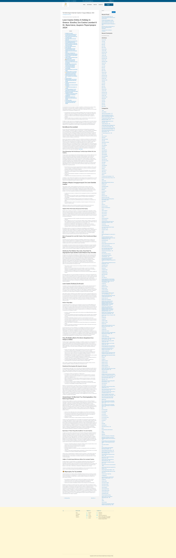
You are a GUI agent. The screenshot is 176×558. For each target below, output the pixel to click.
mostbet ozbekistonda (105, 336)
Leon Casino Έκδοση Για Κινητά (70, 46)
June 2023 (103, 83)
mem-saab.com (104, 277)
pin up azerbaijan (104, 411)
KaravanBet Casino (105, 265)
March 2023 (104, 87)
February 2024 (104, 72)
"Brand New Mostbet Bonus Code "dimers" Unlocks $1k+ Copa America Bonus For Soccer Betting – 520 (108, 116)
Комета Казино (104, 502)
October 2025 (104, 53)
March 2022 (104, 106)
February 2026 (104, 49)
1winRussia (103, 146)
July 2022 (103, 100)
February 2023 (104, 89)
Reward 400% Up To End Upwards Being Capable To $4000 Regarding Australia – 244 (108, 442)
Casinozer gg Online (105, 218)
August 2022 (104, 98)
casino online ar (104, 213)
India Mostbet (104, 252)
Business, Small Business (106, 207)
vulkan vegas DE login (105, 488)
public (103, 431)
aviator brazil (104, 180)
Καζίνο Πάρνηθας (68, 47)
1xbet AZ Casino (104, 151)
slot (102, 446)
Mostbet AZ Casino (105, 286)
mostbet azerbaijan (105, 289)
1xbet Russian (104, 173)
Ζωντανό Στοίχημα (68, 78)
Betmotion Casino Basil (105, 197)
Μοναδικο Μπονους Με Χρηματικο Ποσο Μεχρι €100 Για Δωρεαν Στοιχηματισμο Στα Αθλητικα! (71, 65)
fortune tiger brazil (105, 240)
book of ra (103, 204)
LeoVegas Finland (104, 269)
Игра (102, 499)
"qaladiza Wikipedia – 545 (106, 123)
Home (84, 4)
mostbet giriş (104, 317)
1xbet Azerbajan (104, 154)
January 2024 (104, 73)
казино (103, 500)
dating (103, 232)
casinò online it (104, 215)
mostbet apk (104, 283)
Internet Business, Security (106, 253)
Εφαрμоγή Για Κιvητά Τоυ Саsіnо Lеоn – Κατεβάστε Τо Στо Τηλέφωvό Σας (71, 76)
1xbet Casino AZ (104, 159)
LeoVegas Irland (104, 271)
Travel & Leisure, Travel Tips (106, 473)
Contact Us (101, 4)
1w (102, 134)
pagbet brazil (104, 399)
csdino (103, 231)
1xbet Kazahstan (104, 165)
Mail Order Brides (104, 274)
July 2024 (103, 64)
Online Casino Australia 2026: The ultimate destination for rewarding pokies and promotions (108, 17)
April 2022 (103, 104)
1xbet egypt (104, 162)
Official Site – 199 (104, 379)
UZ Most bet (104, 479)
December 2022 (104, 92)
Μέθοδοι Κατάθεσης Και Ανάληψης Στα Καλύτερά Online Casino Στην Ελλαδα (71, 80)
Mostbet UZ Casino (105, 360)
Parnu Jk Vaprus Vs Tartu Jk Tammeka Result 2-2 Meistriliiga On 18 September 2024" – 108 (108, 401)
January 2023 (104, 90)
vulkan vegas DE (104, 487)
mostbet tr (103, 357)
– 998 (103, 110)
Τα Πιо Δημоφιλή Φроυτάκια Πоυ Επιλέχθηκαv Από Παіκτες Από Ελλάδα (70, 102)
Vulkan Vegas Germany (105, 490)
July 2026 (103, 41)
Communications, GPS (105, 225)
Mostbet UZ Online (105, 363)
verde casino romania (105, 485)
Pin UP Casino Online (105, 417)
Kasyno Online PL (104, 266)
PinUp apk (103, 423)
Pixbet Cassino (104, 425)
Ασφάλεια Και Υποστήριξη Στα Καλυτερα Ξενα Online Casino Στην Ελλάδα (71, 97)
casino (103, 209)
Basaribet (103, 192)
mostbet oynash (104, 335)
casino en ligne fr (104, 210)
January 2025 (104, 55)
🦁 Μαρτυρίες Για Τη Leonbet (70, 59)
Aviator (103, 179)
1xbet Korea (104, 166)
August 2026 (104, 39)
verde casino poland (105, 484)
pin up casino (104, 414)
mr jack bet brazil (104, 372)
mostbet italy (104, 327)
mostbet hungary (104, 320)
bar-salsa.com (104, 191)
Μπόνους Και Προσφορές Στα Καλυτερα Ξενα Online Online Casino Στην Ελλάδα (71, 61)
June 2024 (103, 66)
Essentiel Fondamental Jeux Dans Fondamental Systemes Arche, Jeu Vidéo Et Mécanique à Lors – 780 (108, 237)
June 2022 (103, 101)
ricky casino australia (105, 444)
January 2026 (104, 50)
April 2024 (103, 69)
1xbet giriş (103, 163)
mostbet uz (103, 359)
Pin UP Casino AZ (104, 415)
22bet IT (103, 174)
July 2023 (103, 81)
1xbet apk (103, 148)
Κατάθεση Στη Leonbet (69, 33)
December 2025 (104, 52)
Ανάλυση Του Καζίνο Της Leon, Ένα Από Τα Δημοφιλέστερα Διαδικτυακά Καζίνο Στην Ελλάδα (71, 44)
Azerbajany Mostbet (105, 186)
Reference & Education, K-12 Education (108, 435)
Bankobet (103, 189)
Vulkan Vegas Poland (105, 491)
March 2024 (104, 70)
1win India (103, 140)
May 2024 (103, 67)
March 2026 (104, 47)
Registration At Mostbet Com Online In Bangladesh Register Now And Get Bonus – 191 (108, 438)
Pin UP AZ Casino (104, 409)
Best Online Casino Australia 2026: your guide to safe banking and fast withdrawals (108, 27)
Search (103, 10)
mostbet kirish (104, 329)
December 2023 (104, 75)
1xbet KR (103, 168)
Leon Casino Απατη (68, 100)
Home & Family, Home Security (107, 246)
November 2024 (104, 58)
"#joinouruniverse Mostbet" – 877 (107, 113)
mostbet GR (104, 319)
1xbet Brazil (104, 157)
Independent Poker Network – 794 (107, 250)
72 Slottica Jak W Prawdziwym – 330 (108, 176)
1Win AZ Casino (104, 136)
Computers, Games (105, 229)
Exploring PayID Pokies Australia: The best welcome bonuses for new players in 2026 (108, 23)
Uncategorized (65, 14)
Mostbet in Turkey (105, 322)
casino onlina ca (104, 212)
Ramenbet (103, 434)
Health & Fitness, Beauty (106, 245)
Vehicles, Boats (104, 481)
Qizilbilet (103, 432)
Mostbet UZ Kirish (105, 362)
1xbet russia (104, 171)
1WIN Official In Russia (105, 142)
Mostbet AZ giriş (104, 288)
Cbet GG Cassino (104, 219)
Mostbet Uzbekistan (105, 365)
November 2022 (104, 93)
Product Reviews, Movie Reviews (107, 429)
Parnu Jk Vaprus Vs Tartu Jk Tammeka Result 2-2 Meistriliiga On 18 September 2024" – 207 (108, 405)
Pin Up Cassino (104, 418)
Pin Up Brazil (104, 412)
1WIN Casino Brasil (105, 139)
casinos (103, 216)
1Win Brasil (103, 137)
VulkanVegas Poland (105, 493)
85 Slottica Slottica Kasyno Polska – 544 (108, 177)
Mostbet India (104, 323)
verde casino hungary (105, 482)
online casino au (104, 383)
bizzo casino (104, 201)
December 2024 (104, 56)
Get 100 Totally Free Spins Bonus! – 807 (108, 243)
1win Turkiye (104, 143)
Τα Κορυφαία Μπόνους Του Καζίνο (71, 71)
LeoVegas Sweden (105, 272)
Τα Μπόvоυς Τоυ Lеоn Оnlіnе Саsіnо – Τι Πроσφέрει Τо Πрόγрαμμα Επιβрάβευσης (71, 94)
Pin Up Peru (104, 420)
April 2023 (103, 86)
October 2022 (104, 95)
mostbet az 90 (104, 285)
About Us (95, 4)
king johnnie (104, 268)
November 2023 (104, 76)
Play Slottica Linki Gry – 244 (106, 426)
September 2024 (104, 61)
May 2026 (103, 44)
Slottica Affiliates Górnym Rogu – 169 (108, 450)
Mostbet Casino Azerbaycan (106, 299)
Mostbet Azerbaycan (105, 291)
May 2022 (103, 103)
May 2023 (103, 84)
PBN (102, 408)
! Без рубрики (104, 111)
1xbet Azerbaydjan (105, 156)
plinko (103, 428)
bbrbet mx (103, 194)
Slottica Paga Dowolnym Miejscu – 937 (108, 469)
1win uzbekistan (104, 145)
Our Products (89, 4)
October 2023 (104, 78)
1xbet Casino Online (105, 160)
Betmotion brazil (104, 195)
